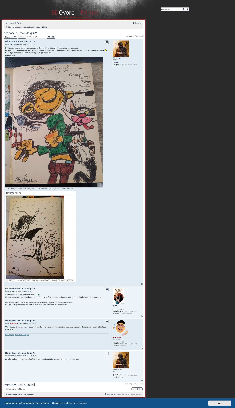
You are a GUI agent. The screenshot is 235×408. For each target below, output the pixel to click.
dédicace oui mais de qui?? (20, 33)
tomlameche (117, 337)
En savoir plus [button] (79, 403)
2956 (122, 310)
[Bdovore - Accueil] (71, 9)
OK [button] (219, 403)
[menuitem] (20, 23)
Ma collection (9, 335)
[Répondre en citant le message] (107, 42)
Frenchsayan (117, 58)
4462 (122, 342)
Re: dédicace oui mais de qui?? (20, 288)
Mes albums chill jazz (22, 335)
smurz (115, 305)
